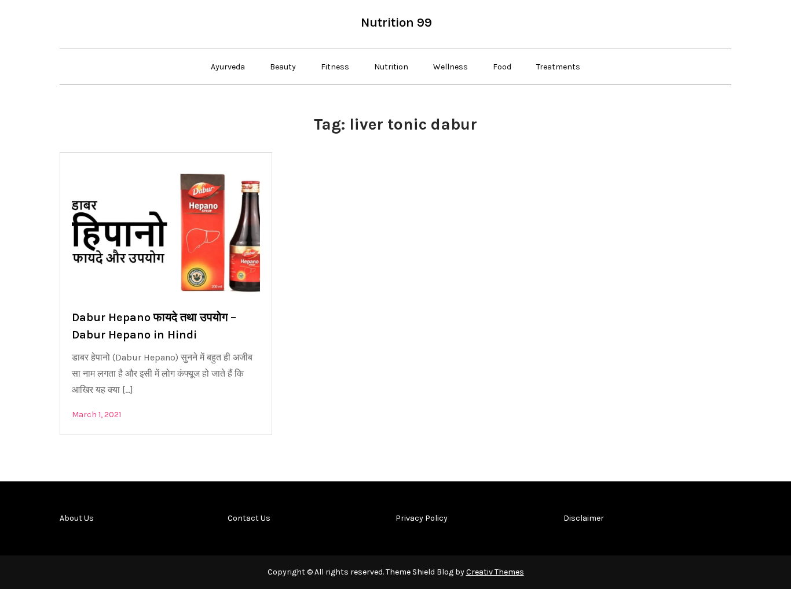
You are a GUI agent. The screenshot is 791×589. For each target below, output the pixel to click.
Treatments (558, 67)
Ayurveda (228, 67)
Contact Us (249, 518)
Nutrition (391, 67)
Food (502, 67)
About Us (77, 518)
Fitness (335, 67)
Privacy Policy (421, 518)
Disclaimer (583, 518)
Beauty (283, 67)
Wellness (450, 67)
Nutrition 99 (396, 22)
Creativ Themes (495, 572)
